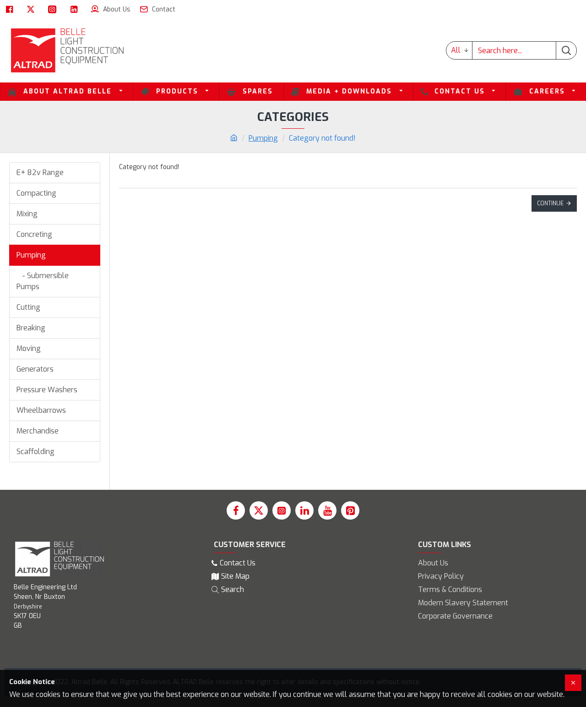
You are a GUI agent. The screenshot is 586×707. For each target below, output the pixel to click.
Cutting (28, 307)
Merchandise (37, 431)
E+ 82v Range (40, 172)
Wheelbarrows (41, 410)
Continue (550, 203)
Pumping (263, 138)
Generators (35, 369)
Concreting (34, 234)
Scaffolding (35, 451)
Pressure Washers (46, 390)
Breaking (30, 328)
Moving (28, 348)
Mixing (27, 214)
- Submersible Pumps (42, 281)
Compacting (36, 193)
